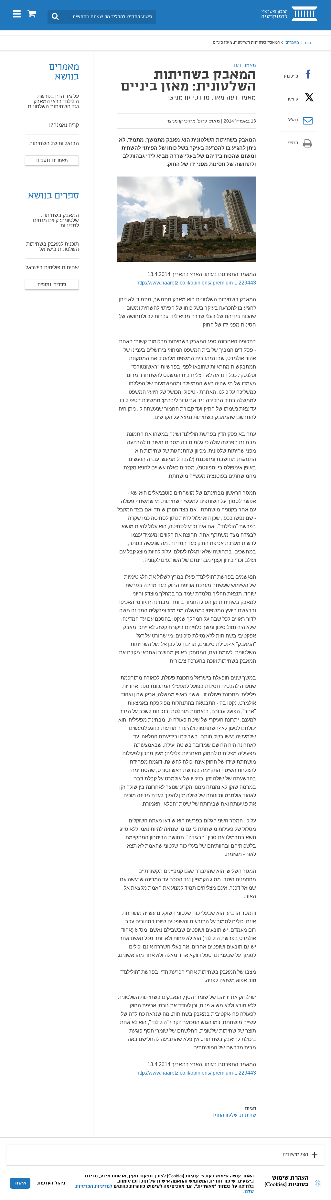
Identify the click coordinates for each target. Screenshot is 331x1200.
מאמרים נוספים (52, 160)
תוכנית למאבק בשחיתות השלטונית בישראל (52, 246)
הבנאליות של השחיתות (54, 143)
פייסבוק (291, 76)
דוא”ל (293, 120)
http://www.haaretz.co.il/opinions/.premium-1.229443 (196, 282)
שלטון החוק (225, 1115)
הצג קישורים (295, 1155)
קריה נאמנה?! (64, 125)
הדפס (293, 143)
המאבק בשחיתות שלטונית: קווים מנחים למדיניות (56, 220)
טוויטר (292, 99)
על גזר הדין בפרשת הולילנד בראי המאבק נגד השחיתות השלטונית (53, 101)
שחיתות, (246, 1115)
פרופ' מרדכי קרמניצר (187, 120)
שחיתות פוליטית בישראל (52, 267)
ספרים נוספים (51, 285)
